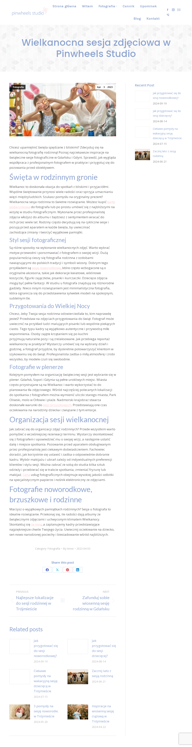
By (68, 548)
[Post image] (19, 646)
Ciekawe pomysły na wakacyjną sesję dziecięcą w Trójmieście (46, 681)
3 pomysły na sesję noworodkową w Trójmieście (48, 711)
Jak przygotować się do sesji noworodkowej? (46, 648)
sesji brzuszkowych (57, 405)
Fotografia (18, 87)
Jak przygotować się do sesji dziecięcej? (104, 648)
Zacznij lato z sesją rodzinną (102, 673)
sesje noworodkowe (46, 268)
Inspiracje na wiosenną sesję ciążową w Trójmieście (103, 713)
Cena (26, 474)
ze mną (36, 524)
